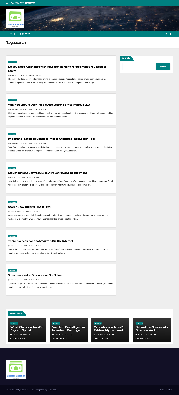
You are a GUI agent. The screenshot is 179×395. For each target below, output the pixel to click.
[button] (166, 34)
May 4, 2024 (15, 177)
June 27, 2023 (16, 246)
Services (12, 134)
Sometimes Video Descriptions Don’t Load (35, 275)
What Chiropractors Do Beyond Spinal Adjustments (26, 330)
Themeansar (52, 390)
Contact (25, 34)
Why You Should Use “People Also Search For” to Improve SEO (49, 104)
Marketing (12, 62)
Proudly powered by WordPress (17, 390)
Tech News (12, 202)
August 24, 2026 (61, 335)
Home (12, 34)
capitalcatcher (35, 75)
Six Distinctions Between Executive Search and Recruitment (47, 173)
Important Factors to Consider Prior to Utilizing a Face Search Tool (51, 138)
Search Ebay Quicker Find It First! (29, 207)
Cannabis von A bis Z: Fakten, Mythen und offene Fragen (109, 330)
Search (126, 58)
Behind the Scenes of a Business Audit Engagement (152, 330)
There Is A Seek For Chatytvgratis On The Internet (40, 241)
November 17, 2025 (19, 143)
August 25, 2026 (20, 335)
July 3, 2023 (15, 212)
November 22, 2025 (19, 109)
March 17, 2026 (17, 75)
